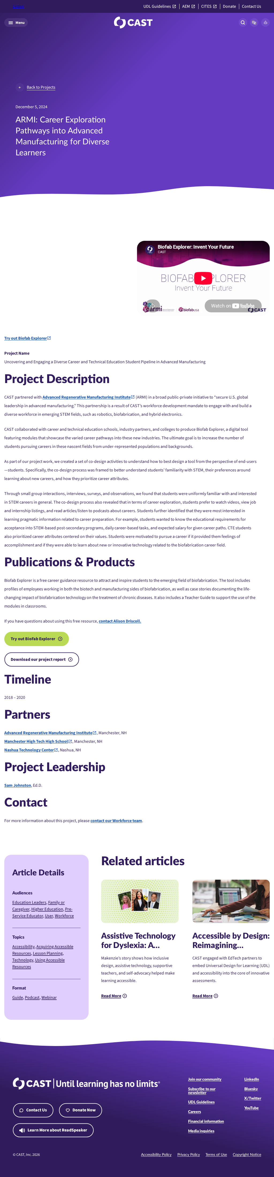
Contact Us (251, 6)
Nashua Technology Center (29, 750)
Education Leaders (29, 902)
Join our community (205, 1079)
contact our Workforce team (116, 821)
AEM (186, 6)
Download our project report (38, 659)
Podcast (32, 997)
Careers (194, 1112)
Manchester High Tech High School (36, 741)
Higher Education (47, 909)
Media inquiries (201, 1131)
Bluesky (251, 1089)
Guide (17, 997)
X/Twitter (252, 1098)
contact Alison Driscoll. (120, 621)
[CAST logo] (133, 22)
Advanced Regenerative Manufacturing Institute (87, 397)
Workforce (64, 916)
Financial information (206, 1121)
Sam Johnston (17, 785)
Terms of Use (216, 1155)
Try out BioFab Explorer (33, 639)
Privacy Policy (188, 1155)
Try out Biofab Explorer (25, 338)
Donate (229, 6)
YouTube (251, 1108)
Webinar (49, 997)
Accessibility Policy (156, 1155)
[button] (254, 22)
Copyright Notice (247, 1155)
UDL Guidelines (157, 6)
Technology (22, 960)
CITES (206, 6)
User (49, 916)
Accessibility (23, 947)
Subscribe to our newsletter (201, 1091)
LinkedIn (251, 1079)
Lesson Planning (48, 953)
